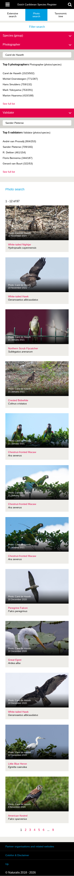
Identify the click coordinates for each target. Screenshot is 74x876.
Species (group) (13, 35)
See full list (9, 103)
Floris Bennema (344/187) (18, 158)
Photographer (11, 44)
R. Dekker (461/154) (14, 152)
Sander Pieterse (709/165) (18, 147)
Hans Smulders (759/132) (17, 84)
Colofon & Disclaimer (17, 855)
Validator (8, 112)
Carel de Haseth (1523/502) (18, 73)
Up (7, 864)
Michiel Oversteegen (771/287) (20, 79)
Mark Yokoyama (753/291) (18, 90)
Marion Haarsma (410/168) (18, 95)
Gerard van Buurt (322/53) (18, 163)
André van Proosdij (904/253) (19, 141)
